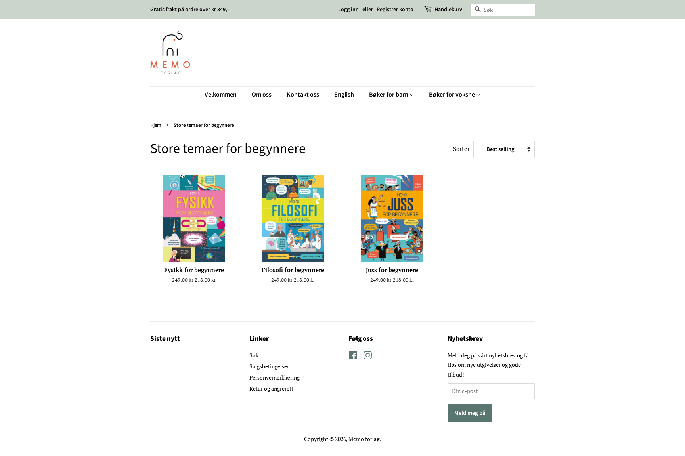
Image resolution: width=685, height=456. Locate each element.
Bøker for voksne (452, 94)
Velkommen (221, 94)
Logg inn (348, 9)
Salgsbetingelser (269, 366)
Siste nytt (165, 338)
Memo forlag (363, 439)
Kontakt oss (303, 94)
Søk (253, 355)
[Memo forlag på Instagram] (367, 357)
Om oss (262, 94)
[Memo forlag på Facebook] (353, 357)
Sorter (461, 149)
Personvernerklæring (274, 377)
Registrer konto (395, 9)
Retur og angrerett (271, 388)
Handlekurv (448, 9)
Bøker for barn (389, 94)
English (344, 94)
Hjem (155, 125)
